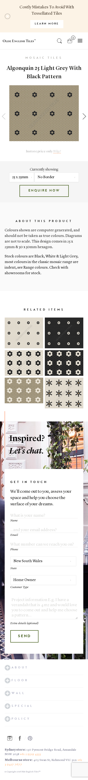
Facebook (21, 738)
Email (14, 535)
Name (14, 520)
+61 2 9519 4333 (30, 754)
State (13, 568)
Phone (14, 549)
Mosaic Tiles (44, 58)
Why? (57, 151)
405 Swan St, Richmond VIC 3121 (55, 760)
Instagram (11, 738)
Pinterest (31, 738)
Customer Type (19, 587)
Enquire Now (44, 190)
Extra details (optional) (24, 623)
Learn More (47, 24)
